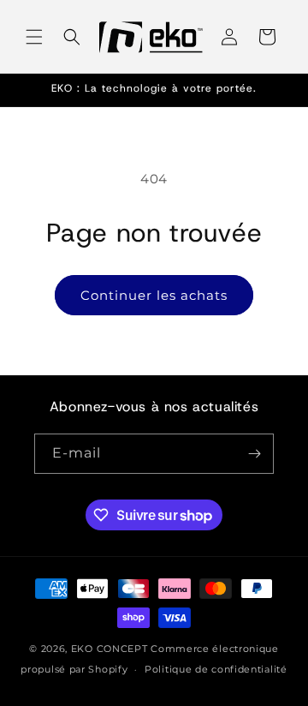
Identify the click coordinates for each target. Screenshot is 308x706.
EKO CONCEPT (109, 649)
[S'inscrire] (254, 454)
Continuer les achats (154, 295)
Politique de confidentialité (216, 669)
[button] (34, 37)
